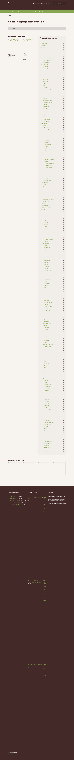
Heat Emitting (48, 386)
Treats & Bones (45, 56)
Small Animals (45, 70)
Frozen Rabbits (47, 112)
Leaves (45, 289)
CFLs (46, 382)
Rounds (46, 285)
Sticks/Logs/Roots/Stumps (49, 302)
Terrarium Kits (46, 321)
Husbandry (44, 354)
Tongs (45, 373)
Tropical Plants (45, 192)
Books (45, 237)
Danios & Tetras (48, 157)
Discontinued (43, 45)
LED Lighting (47, 388)
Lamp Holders (48, 399)
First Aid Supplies (47, 447)
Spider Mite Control (46, 207)
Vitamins (45, 449)
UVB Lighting (46, 405)
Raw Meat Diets (45, 49)
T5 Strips (47, 403)
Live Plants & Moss (44, 182)
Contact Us (43, 3)
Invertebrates (47, 169)
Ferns (43, 186)
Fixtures (45, 392)
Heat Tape (47, 338)
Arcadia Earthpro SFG (48, 102)
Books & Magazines (46, 234)
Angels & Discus (48, 144)
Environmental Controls (46, 323)
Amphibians (46, 215)
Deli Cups (45, 348)
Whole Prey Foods (45, 62)
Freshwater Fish (47, 142)
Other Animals (33, 11)
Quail (45, 114)
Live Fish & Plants (45, 140)
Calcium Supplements (48, 443)
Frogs (46, 218)
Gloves (45, 357)
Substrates (44, 418)
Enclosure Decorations (46, 258)
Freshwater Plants (47, 180)
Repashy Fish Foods (47, 136)
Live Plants (46, 291)
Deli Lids (45, 350)
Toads (46, 222)
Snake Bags (46, 369)
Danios (46, 154)
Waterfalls (46, 308)
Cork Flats (47, 272)
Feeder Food (46, 91)
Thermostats (46, 340)
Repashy (45, 104)
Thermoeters (46, 371)
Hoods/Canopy (48, 397)
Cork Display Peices (49, 270)
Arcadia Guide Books (49, 239)
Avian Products (45, 66)
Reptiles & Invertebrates (45, 209)
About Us (34, 3)
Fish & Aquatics (44, 123)
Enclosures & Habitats (46, 314)
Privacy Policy (10, 753)
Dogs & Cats (41, 11)
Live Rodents (46, 121)
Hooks (45, 361)
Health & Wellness (45, 138)
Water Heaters (48, 331)
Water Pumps (47, 333)
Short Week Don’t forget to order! (16, 504)
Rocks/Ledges (46, 300)
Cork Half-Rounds (48, 274)
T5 (47, 411)
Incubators (46, 249)
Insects (43, 85)
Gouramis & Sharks (48, 165)
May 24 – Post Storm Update (15, 502)
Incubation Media (47, 247)
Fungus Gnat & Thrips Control (48, 199)
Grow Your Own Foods (46, 81)
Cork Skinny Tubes (48, 279)
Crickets (45, 87)
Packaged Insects (45, 106)
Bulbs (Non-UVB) (47, 380)
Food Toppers (45, 79)
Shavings (45, 434)
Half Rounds (47, 283)
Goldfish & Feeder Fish (49, 163)
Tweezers (46, 375)
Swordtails (47, 176)
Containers (46, 245)
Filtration (45, 325)
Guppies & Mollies (48, 167)
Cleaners (45, 253)
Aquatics (26, 11)
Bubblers (47, 329)
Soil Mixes (46, 436)
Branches (47, 266)
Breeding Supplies (45, 243)
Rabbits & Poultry (45, 108)
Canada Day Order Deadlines (15, 500)
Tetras (46, 178)
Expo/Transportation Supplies (48, 344)
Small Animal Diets (45, 68)
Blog (38, 3)
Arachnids (46, 224)
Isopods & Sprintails (47, 424)
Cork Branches (48, 268)
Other (43, 203)
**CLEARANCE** (44, 43)
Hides (45, 287)
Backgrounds (46, 262)
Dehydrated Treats (47, 58)
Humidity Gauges (47, 363)
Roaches (45, 96)
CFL (46, 407)
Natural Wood (46, 293)
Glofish (46, 161)
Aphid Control (45, 197)
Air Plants (44, 184)
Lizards (45, 230)
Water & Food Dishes (48, 306)
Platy (46, 171)
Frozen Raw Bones (47, 60)
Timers (45, 342)
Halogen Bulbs (48, 384)
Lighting (44, 378)
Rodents (44, 117)
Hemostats (46, 359)
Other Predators (45, 205)
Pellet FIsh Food (47, 133)
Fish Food (44, 125)
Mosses (45, 428)
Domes (46, 394)
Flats (46, 281)
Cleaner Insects (45, 77)
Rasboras (47, 173)
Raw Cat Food (46, 51)
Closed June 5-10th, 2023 (14, 498)
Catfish (46, 150)
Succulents (44, 190)
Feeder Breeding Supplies (48, 89)
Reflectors (47, 401)
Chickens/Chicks (47, 110)
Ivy (43, 188)
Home (9, 11)
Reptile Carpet (46, 298)
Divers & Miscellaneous (49, 159)
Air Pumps (47, 327)
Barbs (46, 146)
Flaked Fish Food (47, 127)
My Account (48, 3)
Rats (45, 72)
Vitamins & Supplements (46, 439)
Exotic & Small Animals (45, 64)
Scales (45, 367)
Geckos (45, 226)
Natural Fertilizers (47, 432)
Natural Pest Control (45, 194)
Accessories (44, 211)
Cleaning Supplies (45, 251)
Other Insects (46, 93)
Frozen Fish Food (47, 129)
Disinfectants (46, 256)
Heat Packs (46, 352)
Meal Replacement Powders (47, 100)
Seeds (45, 83)
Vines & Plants (46, 304)
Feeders (13, 11)
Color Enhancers (47, 445)
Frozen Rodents (47, 119)
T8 (47, 413)
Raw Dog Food (46, 53)
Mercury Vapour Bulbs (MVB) (51, 415)
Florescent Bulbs (48, 409)
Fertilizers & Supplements (48, 422)
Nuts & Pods (46, 295)
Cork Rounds (47, 277)
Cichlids (46, 152)
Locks (45, 319)
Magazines (46, 241)
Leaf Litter (46, 426)
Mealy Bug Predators (46, 201)
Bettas (46, 148)
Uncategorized (44, 451)
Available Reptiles (45, 213)
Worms (45, 98)
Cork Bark (46, 264)
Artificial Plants (47, 260)
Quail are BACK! (13, 496)
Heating (45, 335)
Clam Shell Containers (48, 346)
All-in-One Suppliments (48, 441)
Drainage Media (47, 420)
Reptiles (19, 11)
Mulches (45, 430)
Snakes (45, 232)
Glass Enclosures (47, 317)
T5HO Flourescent (48, 390)
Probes (45, 365)
